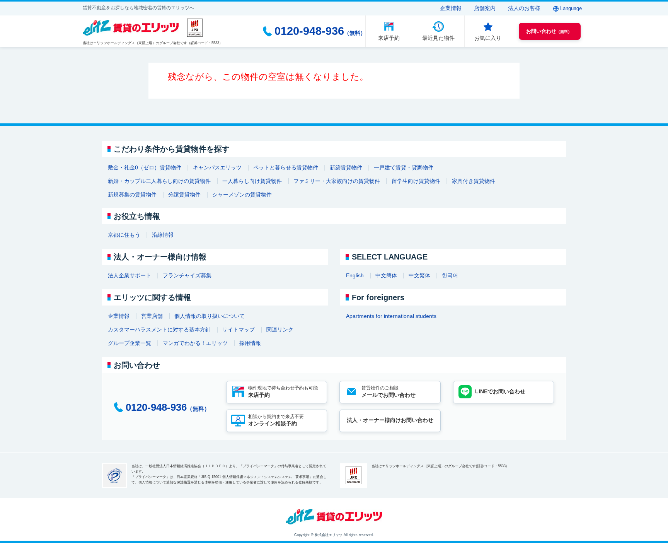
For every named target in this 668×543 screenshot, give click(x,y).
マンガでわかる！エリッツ (195, 343)
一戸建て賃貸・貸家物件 (403, 167)
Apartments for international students (391, 316)
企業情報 (451, 8)
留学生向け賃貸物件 (416, 181)
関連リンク (279, 329)
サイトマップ (238, 329)
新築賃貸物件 (346, 167)
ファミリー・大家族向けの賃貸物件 (336, 181)
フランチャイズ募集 (187, 275)
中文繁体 (419, 275)
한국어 (450, 275)
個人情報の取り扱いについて (209, 316)
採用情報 (250, 343)
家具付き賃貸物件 (473, 181)
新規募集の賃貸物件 (132, 194)
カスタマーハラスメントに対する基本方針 (159, 329)
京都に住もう (124, 235)
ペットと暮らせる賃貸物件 (285, 167)
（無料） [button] (549, 31)
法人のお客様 (524, 8)
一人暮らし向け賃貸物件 (252, 181)
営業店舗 (152, 316)
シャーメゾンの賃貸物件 (242, 194)
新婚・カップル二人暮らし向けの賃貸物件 (159, 181)
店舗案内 (485, 8)
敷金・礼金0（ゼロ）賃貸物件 (144, 167)
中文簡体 (386, 275)
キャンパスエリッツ (217, 167)
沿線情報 (163, 235)
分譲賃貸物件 (184, 194)
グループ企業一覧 (129, 343)
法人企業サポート (129, 275)
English (355, 275)
